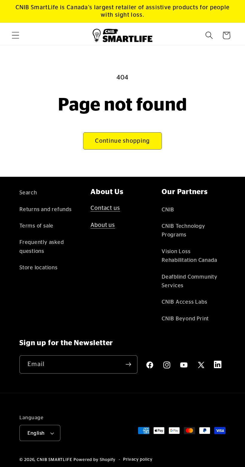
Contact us (105, 208)
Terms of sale (36, 226)
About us (103, 225)
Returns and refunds (45, 209)
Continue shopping (122, 141)
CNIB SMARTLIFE (54, 460)
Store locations (38, 268)
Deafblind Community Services (190, 281)
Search (28, 193)
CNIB (168, 210)
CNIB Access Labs (184, 302)
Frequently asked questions (41, 246)
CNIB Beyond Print (185, 319)
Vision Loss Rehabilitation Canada (189, 256)
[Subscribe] (128, 364)
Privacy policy (138, 459)
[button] (15, 35)
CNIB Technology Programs (183, 230)
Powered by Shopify (95, 460)
